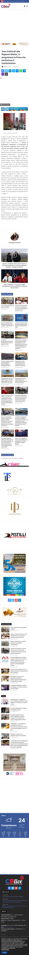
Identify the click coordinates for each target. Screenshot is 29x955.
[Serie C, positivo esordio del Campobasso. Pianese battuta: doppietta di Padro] (7, 356)
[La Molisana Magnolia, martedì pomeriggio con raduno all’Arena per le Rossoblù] (5, 687)
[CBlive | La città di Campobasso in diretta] (5, 6)
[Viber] (2, 74)
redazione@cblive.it (9, 927)
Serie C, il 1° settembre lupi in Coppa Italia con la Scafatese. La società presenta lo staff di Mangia (21, 441)
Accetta (4, 952)
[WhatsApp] (20, 70)
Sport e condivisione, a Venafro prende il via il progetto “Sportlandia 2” (7, 324)
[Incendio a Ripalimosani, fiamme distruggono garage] (5, 710)
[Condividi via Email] (6, 74)
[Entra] (24, 6)
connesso (9, 458)
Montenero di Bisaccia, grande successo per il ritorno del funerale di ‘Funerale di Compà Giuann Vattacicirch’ (21, 398)
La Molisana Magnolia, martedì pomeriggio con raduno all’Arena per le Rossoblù (18, 687)
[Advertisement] (14, 25)
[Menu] (27, 6)
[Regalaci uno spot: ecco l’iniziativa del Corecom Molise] (5, 736)
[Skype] (13, 70)
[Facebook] (2, 70)
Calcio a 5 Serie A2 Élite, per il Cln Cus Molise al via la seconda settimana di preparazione (18, 635)
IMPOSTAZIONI (5, 949)
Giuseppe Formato (7, 66)
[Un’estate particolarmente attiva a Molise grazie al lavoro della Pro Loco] (7, 334)
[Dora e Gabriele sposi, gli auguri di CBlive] (7, 300)
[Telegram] (24, 70)
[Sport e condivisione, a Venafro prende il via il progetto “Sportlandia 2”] (7, 317)
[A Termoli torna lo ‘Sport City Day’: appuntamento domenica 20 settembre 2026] (21, 317)
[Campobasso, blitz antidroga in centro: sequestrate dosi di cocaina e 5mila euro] (21, 356)
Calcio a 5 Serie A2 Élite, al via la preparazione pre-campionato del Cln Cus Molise (19, 671)
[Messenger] (17, 70)
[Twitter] (6, 70)
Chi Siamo (3, 934)
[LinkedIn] (9, 70)
